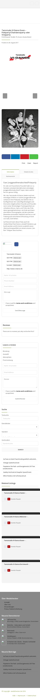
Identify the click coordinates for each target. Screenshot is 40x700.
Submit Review (20, 399)
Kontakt (7, 602)
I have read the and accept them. (20, 304)
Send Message (20, 310)
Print (23, 163)
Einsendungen (9, 607)
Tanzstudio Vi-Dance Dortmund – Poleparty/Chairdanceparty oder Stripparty (20, 565)
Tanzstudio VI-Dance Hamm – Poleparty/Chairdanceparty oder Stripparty (20, 494)
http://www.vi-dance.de (14, 269)
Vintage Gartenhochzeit (11, 463)
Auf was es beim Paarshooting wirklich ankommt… (20, 459)
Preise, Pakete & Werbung (13, 609)
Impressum (21, 696)
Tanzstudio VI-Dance (13, 254)
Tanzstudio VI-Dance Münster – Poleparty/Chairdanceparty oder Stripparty (20, 518)
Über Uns (7, 605)
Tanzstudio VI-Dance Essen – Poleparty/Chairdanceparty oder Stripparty (20, 541)
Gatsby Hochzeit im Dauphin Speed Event (17, 472)
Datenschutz (32, 696)
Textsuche (5, 415)
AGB (13, 696)
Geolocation (6, 440)
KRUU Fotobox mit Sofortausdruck (14, 476)
